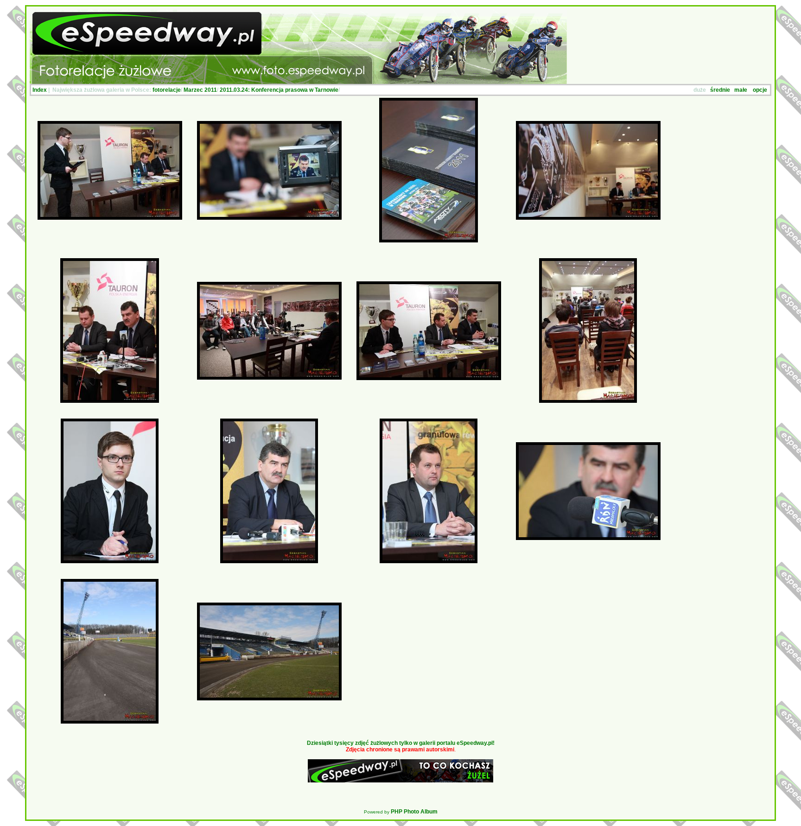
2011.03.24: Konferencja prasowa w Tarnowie (279, 90)
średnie (720, 90)
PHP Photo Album (414, 811)
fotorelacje (167, 90)
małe (740, 90)
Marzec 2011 (200, 90)
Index (39, 90)
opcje (760, 90)
